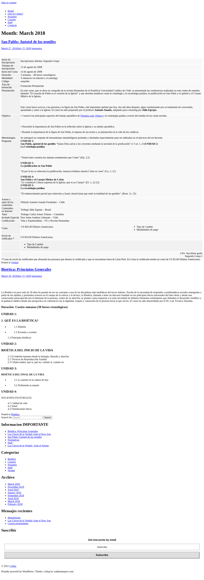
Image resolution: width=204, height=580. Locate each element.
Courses (12, 19)
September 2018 (16, 495)
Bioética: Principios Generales (26, 269)
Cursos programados (18, 523)
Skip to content (8, 2)
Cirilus (13, 566)
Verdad (14, 262)
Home (11, 11)
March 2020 (14, 484)
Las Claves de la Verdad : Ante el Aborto (28, 445)
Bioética (15, 414)
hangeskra (37, 48)
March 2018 (14, 501)
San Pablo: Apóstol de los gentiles (28, 42)
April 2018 (13, 498)
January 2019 (14, 492)
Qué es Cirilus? (15, 13)
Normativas (13, 440)
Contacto (12, 25)
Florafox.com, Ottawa (91, 115)
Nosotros (12, 16)
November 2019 (16, 487)
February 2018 (15, 504)
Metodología (14, 517)
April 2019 (13, 489)
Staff (10, 22)
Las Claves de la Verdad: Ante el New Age (29, 434)
